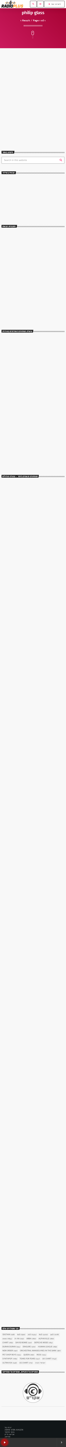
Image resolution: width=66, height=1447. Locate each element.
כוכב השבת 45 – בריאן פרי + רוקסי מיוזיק (29, 720)
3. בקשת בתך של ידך (17, 804)
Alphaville (46, 1339)
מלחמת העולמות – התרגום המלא (23, 1224)
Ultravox (9, 1363)
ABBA (31, 1339)
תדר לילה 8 (20, 394)
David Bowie (24, 1342)
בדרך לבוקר (19, 247)
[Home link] (12, 4)
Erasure (29, 1347)
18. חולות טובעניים (16, 888)
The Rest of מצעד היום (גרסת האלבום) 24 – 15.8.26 (37, 461)
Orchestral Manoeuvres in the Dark (40, 1351)
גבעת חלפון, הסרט (13, 546)
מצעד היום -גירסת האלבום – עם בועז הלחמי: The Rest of (37, 302)
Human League (47, 1347)
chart (7, 1342)
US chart (26, 1363)
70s (32, 1334)
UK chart (49, 1359)
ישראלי (40, 1363)
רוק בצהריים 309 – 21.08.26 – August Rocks (38, 354)
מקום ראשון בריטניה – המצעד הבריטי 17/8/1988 (33, 434)
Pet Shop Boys (11, 1355)
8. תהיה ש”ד (12, 1056)
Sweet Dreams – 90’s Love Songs (31, 233)
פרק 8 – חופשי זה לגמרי (26, 448)
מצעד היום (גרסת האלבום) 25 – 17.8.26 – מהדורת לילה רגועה (35, 421)
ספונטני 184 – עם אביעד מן (28, 341)
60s (21, 1334)
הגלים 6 (10, 111)
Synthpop (9, 1359)
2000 (7, 1339)
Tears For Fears (30, 1359)
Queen (28, 1355)
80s (43, 1334)
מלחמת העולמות (12, 1219)
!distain (8, 1334)
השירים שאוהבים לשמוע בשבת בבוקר (31, 273)
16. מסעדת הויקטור (16, 551)
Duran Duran (11, 1347)
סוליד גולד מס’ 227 (23, 368)
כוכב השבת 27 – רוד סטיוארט (22, 1308)
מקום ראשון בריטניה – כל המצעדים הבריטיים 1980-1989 (37, 408)
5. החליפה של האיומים (18, 1140)
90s (54, 1334)
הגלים (8, 106)
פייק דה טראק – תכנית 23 (27, 381)
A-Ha (19, 1339)
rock (41, 1355)
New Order (9, 1351)
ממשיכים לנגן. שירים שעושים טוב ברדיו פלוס (30, 207)
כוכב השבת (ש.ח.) (22, 287)
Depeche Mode (43, 1342)
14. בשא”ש (11, 972)
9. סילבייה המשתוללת (17, 635)
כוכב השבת (10, 714)
